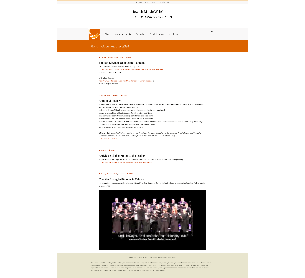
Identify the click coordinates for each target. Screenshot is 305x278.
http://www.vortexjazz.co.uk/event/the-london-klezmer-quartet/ (125, 81)
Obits (116, 95)
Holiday (103, 174)
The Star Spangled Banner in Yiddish (121, 179)
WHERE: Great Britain (115, 57)
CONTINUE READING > (108, 138)
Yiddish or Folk (112, 174)
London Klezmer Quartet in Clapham (122, 62)
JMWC (129, 57)
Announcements (123, 34)
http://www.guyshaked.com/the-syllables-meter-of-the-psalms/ (125, 162)
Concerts (104, 57)
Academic (173, 34)
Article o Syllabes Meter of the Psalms (122, 155)
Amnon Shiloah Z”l (110, 100)
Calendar (140, 34)
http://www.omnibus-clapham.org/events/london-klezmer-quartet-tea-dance (131, 69)
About (107, 34)
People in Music (157, 34)
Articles (103, 150)
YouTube (121, 174)
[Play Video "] (152, 220)
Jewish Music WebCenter (167, 257)
